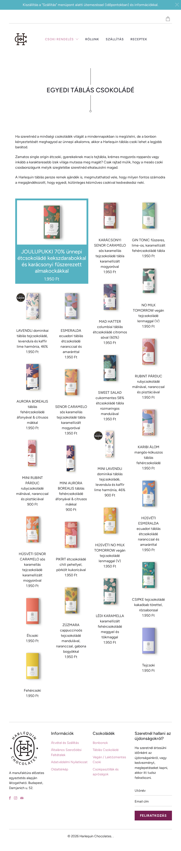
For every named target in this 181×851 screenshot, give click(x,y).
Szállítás (115, 39)
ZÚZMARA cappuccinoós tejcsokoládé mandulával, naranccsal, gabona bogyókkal (71, 600)
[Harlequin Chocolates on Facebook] (10, 798)
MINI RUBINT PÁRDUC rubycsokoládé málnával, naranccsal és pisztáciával (32, 453)
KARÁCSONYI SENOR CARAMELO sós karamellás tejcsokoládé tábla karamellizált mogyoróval (110, 216)
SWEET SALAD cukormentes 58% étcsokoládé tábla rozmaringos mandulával (110, 368)
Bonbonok (100, 743)
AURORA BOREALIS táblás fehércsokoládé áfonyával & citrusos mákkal (32, 377)
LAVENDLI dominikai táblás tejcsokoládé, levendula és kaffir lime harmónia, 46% (32, 306)
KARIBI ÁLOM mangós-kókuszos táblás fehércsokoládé (148, 422)
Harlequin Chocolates (95, 836)
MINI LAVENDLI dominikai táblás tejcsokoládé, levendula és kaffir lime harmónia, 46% (110, 444)
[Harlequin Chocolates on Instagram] (15, 798)
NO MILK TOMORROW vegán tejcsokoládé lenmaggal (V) (148, 281)
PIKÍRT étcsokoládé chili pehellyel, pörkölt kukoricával (71, 535)
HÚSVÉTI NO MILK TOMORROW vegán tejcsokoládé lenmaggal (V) (110, 521)
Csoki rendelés (60, 39)
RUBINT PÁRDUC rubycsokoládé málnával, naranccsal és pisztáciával (148, 352)
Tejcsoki (148, 641)
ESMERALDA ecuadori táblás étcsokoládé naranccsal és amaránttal (71, 306)
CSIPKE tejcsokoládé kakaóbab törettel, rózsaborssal (148, 575)
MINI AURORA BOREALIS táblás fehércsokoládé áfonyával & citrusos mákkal (71, 459)
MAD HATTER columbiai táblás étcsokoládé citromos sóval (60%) (110, 297)
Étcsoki (32, 611)
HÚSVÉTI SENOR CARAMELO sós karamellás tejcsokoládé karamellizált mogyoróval (32, 529)
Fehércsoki (32, 666)
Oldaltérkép (59, 769)
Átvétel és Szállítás (65, 743)
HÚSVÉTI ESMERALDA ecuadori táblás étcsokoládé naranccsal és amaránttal (148, 494)
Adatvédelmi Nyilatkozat (69, 762)
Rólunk (92, 39)
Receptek (138, 39)
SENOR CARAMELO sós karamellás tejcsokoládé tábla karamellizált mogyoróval (71, 382)
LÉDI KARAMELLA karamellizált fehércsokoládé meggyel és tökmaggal (110, 591)
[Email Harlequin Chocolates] (21, 798)
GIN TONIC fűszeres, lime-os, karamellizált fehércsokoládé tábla (148, 216)
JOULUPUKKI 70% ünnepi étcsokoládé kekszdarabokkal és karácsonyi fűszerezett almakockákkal (51, 241)
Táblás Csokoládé (106, 750)
